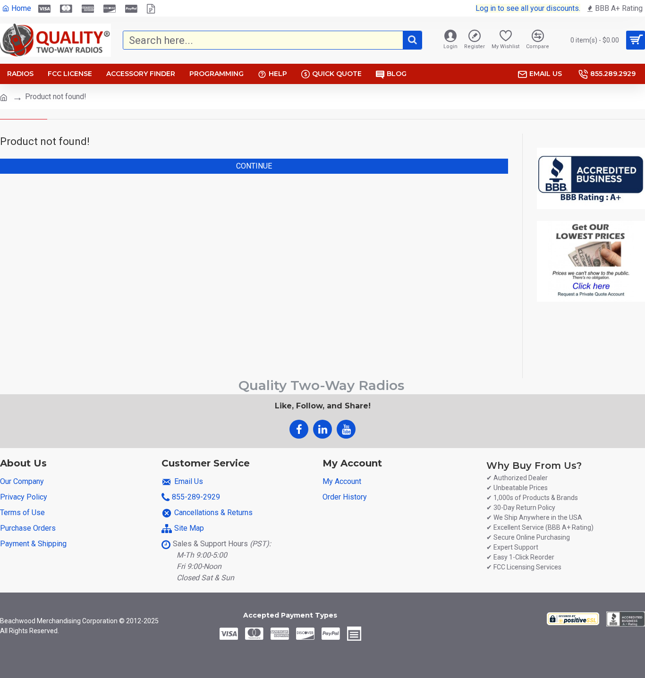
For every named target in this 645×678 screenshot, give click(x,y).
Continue (254, 165)
